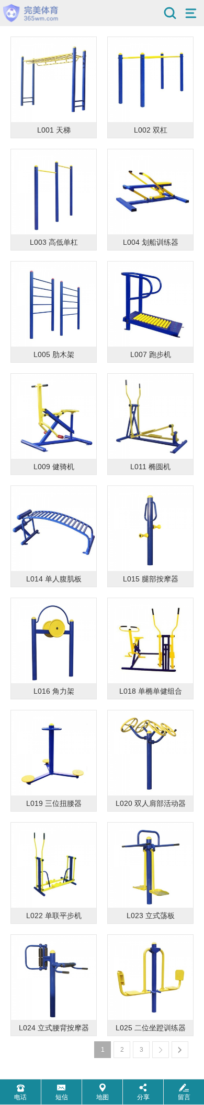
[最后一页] (180, 1049)
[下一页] (160, 1049)
